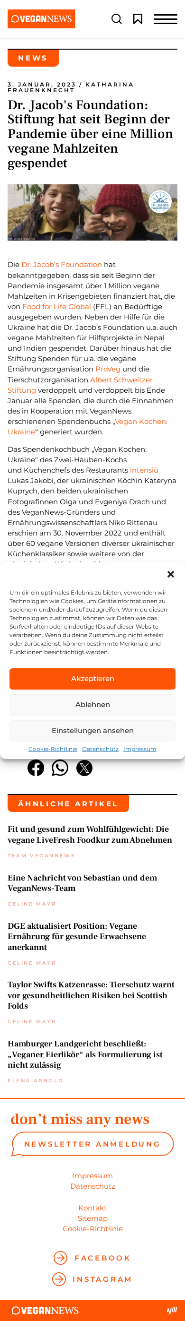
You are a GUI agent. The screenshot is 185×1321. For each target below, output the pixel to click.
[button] (171, 574)
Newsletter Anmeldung (92, 1144)
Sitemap (93, 1218)
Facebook (102, 1257)
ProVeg (107, 368)
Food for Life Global (56, 306)
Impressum (140, 749)
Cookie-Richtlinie (52, 749)
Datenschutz (100, 749)
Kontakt (92, 1207)
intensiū (144, 470)
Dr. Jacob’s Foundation (62, 264)
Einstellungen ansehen (93, 730)
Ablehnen (92, 704)
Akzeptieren (92, 678)
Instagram (103, 1279)
